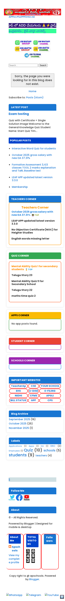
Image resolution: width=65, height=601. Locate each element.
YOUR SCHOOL (50, 386)
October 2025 (18, 423)
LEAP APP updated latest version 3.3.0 (32, 178)
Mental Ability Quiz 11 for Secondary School (28, 282)
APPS (12, 17)
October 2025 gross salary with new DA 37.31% (32, 156)
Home (32, 91)
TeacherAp (18, 386)
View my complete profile (14, 558)
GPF (33, 400)
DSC (52, 446)
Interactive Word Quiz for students (34, 148)
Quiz (28, 450)
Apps (31, 446)
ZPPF (22, 17)
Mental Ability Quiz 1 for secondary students (35, 267)
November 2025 (19, 428)
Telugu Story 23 (22, 275)
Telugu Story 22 (22, 290)
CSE (32, 17)
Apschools (16, 548)
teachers (41, 455)
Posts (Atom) (35, 97)
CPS (17, 17)
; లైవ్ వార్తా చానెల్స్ (28, 31)
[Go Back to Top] (62, 597)
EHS (27, 17)
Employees (14, 450)
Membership (20, 187)
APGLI (50, 395)
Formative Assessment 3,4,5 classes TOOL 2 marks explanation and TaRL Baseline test (34, 167)
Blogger (34, 579)
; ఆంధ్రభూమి (9, 31)
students (18, 455)
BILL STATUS (18, 400)
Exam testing (19, 114)
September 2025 (19, 419)
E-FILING (50, 391)
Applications (15, 446)
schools (49, 450)
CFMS (33, 395)
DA (42, 446)
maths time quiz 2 (24, 296)
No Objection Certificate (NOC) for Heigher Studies (35, 231)
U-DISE (33, 391)
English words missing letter (30, 238)
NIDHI (18, 395)
